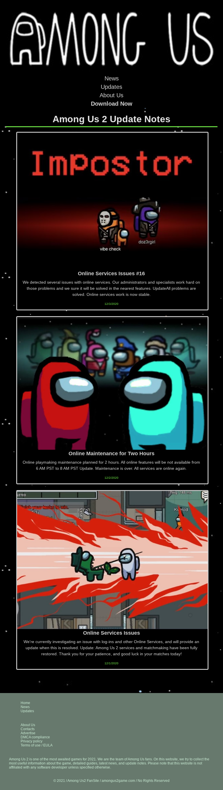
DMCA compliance (35, 737)
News (112, 78)
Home (25, 703)
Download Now (111, 103)
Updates (111, 87)
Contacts (28, 729)
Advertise (28, 733)
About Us (111, 95)
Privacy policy (31, 741)
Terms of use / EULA (37, 745)
